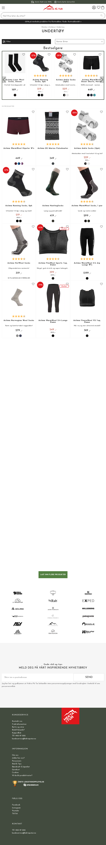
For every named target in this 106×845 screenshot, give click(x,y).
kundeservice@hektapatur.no (24, 739)
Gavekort (16, 770)
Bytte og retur (18, 727)
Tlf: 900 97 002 (18, 736)
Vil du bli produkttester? (22, 775)
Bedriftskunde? (18, 730)
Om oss (15, 755)
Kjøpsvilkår (16, 733)
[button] (79, 41)
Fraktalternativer (19, 724)
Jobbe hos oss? (18, 758)
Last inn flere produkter (53, 574)
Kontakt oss (17, 721)
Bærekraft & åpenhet (21, 767)
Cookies (15, 773)
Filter (8, 42)
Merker (44, 27)
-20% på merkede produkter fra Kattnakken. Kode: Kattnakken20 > (53, 22)
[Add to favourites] (23, 55)
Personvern (16, 761)
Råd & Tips (16, 764)
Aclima (52, 27)
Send (89, 677)
